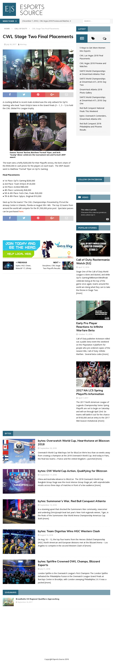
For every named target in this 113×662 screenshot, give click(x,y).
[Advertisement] (53, 230)
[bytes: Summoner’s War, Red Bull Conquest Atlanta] (19, 511)
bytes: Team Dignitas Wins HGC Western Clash (69, 531)
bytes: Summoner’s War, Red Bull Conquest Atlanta (72, 501)
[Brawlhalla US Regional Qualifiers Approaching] (8, 602)
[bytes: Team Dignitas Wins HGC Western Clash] (19, 541)
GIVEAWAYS (10, 592)
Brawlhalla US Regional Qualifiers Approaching (37, 599)
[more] (79, 293)
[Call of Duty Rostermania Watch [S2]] (93, 244)
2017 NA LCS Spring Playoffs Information (90, 392)
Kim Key (23, 44)
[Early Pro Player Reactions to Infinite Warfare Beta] (93, 310)
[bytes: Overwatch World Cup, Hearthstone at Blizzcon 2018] (19, 451)
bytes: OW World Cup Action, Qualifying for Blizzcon (72, 471)
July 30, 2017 (11, 44)
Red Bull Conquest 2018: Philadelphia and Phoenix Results (91, 126)
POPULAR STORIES (87, 228)
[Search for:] (96, 21)
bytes (8, 433)
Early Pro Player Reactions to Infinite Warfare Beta (89, 326)
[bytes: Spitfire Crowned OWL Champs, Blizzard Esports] (19, 572)
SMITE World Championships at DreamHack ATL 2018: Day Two (93, 81)
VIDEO (85, 197)
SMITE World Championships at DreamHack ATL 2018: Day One (93, 100)
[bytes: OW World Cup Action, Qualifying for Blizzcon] (19, 481)
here (21, 211)
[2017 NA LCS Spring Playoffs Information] (93, 374)
